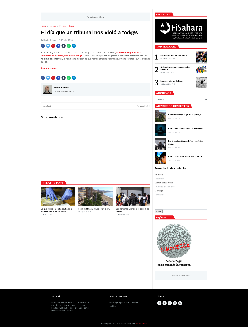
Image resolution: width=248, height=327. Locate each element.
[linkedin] (180, 303)
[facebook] (164, 303)
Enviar (159, 211)
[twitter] (159, 303)
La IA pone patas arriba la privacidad (185, 129)
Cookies (112, 306)
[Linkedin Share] (58, 46)
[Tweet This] (48, 46)
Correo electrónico (165, 182)
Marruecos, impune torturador (173, 55)
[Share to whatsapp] (69, 46)
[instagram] (170, 303)
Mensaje (160, 190)
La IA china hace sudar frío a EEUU (185, 156)
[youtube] (175, 303)
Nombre (159, 174)
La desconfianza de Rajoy (171, 81)
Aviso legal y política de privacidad (124, 302)
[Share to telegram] (74, 46)
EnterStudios (141, 323)
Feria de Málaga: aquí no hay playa (94, 209)
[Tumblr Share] (63, 46)
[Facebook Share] (43, 46)
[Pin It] (53, 46)
